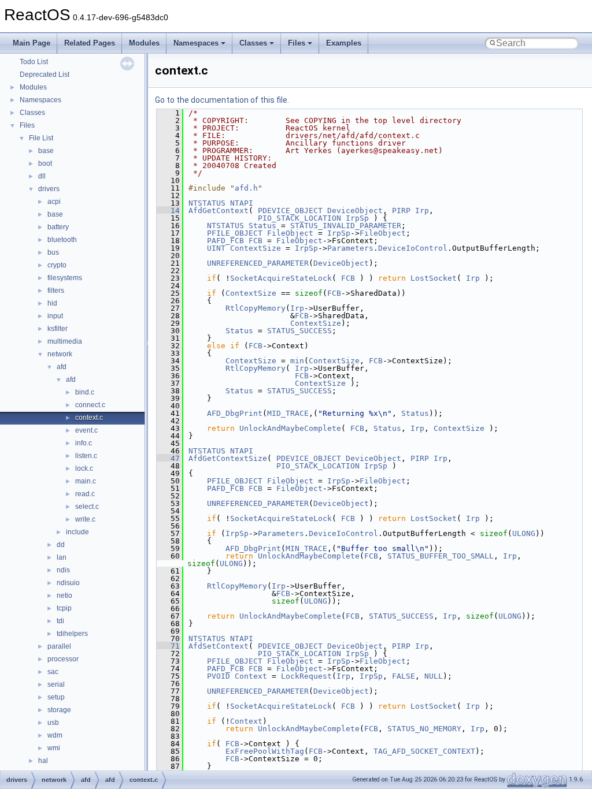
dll (42, 176)
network (59, 354)
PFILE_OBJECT (234, 233)
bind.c (84, 392)
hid (52, 303)
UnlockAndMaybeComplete (290, 428)
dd (61, 545)
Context (251, 676)
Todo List (34, 62)
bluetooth (62, 240)
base (46, 151)
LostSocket (433, 278)
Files (296, 43)
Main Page (31, 43)
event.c (86, 430)
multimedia (64, 341)
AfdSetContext (218, 646)
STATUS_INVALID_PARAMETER (345, 225)
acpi (54, 202)
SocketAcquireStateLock (281, 278)
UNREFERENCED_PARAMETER (258, 263)
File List (41, 138)
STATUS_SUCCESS (299, 330)
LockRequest (306, 676)
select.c (87, 507)
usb (53, 723)
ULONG (523, 533)
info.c (83, 443)
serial (56, 684)
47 (168, 458)
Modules (144, 43)
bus (53, 252)
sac (52, 672)
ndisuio (68, 583)
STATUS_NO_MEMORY (424, 728)
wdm (54, 735)
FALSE (403, 676)
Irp (422, 210)
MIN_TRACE (306, 548)
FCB (255, 240)
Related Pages (89, 43)
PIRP (401, 210)
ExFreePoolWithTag (264, 751)
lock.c (84, 468)
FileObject (290, 233)
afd (61, 367)
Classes (253, 43)
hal (43, 761)
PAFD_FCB (225, 240)
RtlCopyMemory (255, 308)
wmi (53, 748)
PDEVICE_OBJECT (290, 210)
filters (55, 290)
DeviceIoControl (412, 248)
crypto (56, 265)
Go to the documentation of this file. (222, 100)
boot (45, 163)
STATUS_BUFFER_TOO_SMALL (440, 556)
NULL (433, 676)
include (77, 532)
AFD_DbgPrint (234, 413)
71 (168, 646)
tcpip (64, 608)
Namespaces (196, 43)
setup (56, 697)
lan (61, 557)
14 (168, 210)
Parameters (350, 248)
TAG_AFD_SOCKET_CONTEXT (424, 751)
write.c (85, 519)
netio (64, 595)
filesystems (64, 278)
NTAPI (241, 203)
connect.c (90, 405)
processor (63, 659)
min (297, 360)
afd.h (246, 188)
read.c (85, 494)
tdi (60, 621)
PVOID (218, 676)
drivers (49, 189)
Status (262, 225)
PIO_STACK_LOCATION (299, 218)
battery (58, 227)
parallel (59, 646)
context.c (89, 418)
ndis (63, 570)
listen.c (86, 456)
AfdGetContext (218, 210)
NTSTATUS (206, 203)
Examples (343, 43)
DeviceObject (355, 210)
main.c (85, 481)
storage (59, 710)
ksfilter (57, 329)
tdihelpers (72, 634)
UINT (216, 248)
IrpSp (357, 218)
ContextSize (255, 248)
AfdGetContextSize (227, 458)
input (55, 316)
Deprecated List (44, 74)
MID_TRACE (288, 413)
